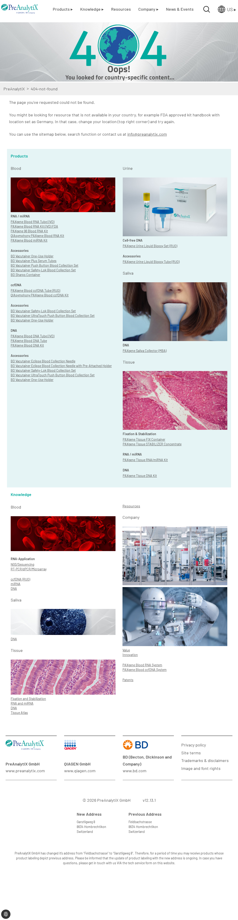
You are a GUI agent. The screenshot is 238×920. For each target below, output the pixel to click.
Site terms (191, 752)
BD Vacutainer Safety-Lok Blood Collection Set (43, 270)
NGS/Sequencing (22, 564)
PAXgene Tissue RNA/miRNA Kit (145, 460)
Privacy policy (193, 744)
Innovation (130, 655)
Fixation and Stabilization (28, 699)
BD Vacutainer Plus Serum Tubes (33, 261)
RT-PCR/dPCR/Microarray (28, 569)
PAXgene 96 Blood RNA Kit (29, 231)
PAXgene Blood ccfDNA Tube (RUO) (35, 290)
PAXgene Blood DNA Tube (29, 341)
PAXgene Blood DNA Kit (27, 345)
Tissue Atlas (19, 713)
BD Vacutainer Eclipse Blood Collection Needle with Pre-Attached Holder (61, 366)
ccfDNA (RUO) (20, 579)
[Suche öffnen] (206, 9)
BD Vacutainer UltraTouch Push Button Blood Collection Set (53, 316)
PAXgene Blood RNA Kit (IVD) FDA (34, 226)
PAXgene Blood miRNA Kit (29, 240)
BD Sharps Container (25, 275)
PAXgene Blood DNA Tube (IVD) (32, 336)
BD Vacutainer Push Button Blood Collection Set (44, 265)
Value (126, 650)
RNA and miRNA (22, 703)
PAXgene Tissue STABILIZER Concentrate (152, 444)
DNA (14, 589)
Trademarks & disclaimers (205, 760)
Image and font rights (201, 768)
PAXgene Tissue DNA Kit (140, 476)
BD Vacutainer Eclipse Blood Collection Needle (43, 361)
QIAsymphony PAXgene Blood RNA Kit (37, 236)
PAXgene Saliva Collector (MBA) (145, 351)
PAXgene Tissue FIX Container (144, 439)
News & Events (180, 9)
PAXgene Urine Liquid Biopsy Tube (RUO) (151, 262)
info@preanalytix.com (147, 134)
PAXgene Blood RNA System (142, 665)
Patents (127, 680)
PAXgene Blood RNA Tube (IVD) (32, 222)
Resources (121, 9)
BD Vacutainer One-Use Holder (32, 256)
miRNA (15, 584)
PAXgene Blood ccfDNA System (144, 670)
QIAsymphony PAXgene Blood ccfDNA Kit (40, 295)
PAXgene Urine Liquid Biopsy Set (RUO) (150, 246)
